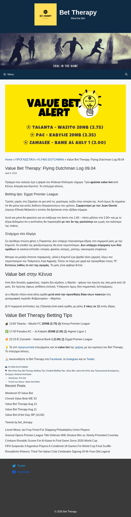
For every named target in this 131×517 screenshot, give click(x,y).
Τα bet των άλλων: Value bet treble (24, 382)
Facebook (56, 359)
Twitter (90, 359)
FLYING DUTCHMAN (51, 159)
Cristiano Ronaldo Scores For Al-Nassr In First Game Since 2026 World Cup (51, 440)
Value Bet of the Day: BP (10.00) (24, 414)
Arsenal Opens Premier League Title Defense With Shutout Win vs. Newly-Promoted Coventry (61, 435)
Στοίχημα (9, 374)
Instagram (72, 359)
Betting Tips (39, 371)
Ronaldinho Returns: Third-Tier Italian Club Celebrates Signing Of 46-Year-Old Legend (57, 451)
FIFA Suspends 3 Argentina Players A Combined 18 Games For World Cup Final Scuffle (58, 446)
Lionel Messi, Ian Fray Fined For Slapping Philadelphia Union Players (47, 429)
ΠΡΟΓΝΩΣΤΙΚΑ (25, 159)
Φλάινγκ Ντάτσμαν (22, 374)
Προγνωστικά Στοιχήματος (107, 371)
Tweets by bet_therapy (18, 422)
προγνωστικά (26, 347)
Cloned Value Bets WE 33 (21, 398)
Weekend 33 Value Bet (19, 393)
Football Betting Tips (55, 371)
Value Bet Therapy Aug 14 (21, 404)
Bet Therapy (78, 12)
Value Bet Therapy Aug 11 (21, 409)
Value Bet (70, 371)
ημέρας (79, 347)
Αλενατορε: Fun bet (17, 378)
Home (8, 159)
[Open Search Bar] (126, 74)
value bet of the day (85, 371)
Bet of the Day (14, 371)
